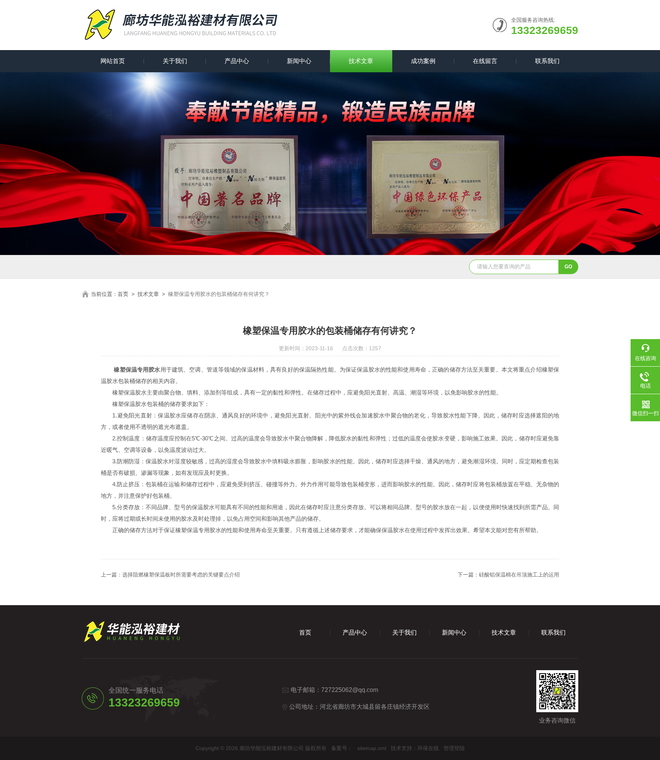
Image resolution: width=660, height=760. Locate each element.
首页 (123, 294)
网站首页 (112, 61)
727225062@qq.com (349, 690)
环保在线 (428, 748)
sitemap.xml (371, 748)
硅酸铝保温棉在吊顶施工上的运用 (519, 575)
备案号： (342, 748)
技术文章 (361, 61)
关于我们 (175, 61)
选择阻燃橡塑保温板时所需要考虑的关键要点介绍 (181, 575)
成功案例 (423, 61)
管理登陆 (454, 748)
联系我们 (547, 61)
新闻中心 (299, 61)
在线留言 (485, 61)
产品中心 (237, 61)
